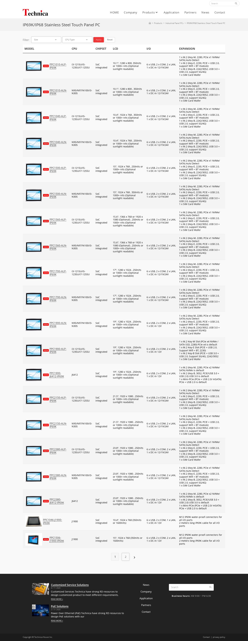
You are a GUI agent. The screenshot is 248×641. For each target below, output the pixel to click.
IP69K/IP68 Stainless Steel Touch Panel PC (206, 23)
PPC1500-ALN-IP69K (58, 195)
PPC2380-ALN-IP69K (58, 477)
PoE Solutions (59, 606)
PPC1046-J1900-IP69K (52, 521)
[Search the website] (224, 3)
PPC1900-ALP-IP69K (58, 350)
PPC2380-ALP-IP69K (58, 451)
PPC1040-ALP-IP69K (58, 118)
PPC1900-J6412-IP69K (57, 375)
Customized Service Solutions (70, 585)
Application (146, 598)
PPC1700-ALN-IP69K (58, 299)
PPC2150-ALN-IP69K (58, 425)
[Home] (150, 23)
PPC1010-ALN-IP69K (58, 92)
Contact (146, 611)
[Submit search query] (236, 3)
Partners (146, 605)
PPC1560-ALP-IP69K (58, 221)
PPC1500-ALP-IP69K (58, 169)
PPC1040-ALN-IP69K (58, 143)
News (146, 584)
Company (146, 591)
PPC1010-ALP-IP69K (58, 66)
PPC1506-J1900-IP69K (57, 539)
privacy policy (219, 637)
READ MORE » (57, 599)
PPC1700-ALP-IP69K (58, 273)
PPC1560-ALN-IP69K (58, 247)
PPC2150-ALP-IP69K (58, 399)
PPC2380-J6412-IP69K (57, 501)
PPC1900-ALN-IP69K (58, 324)
